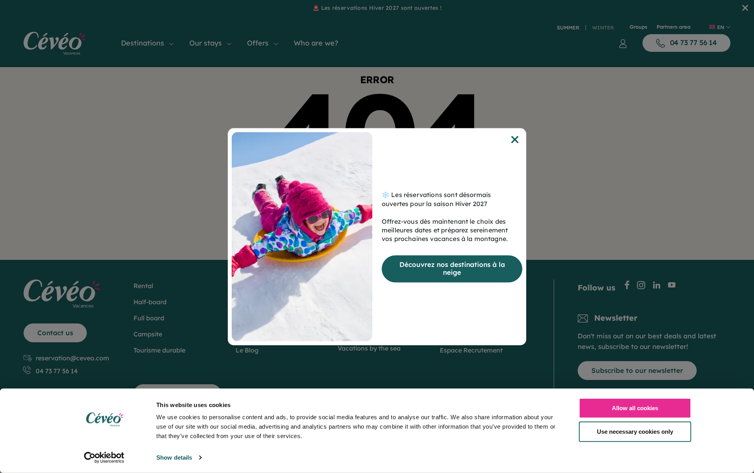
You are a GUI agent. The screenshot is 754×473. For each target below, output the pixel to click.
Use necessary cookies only (635, 431)
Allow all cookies (635, 408)
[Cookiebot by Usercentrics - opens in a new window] (104, 458)
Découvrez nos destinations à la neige (452, 268)
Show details (174, 457)
